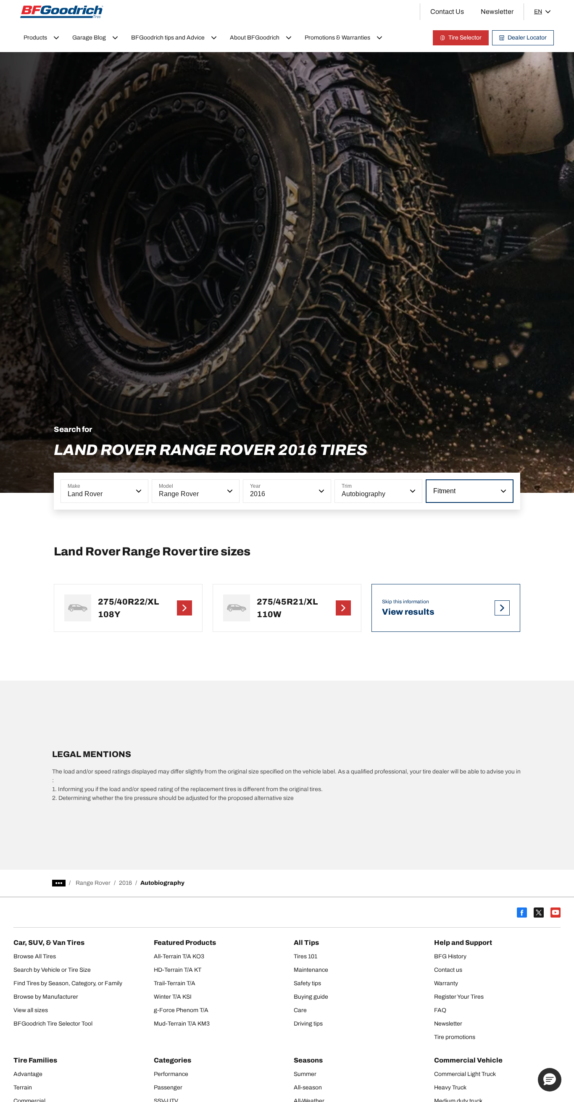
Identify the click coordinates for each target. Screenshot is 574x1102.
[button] (137, 491)
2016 (125, 883)
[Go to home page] (61, 11)
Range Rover (93, 883)
